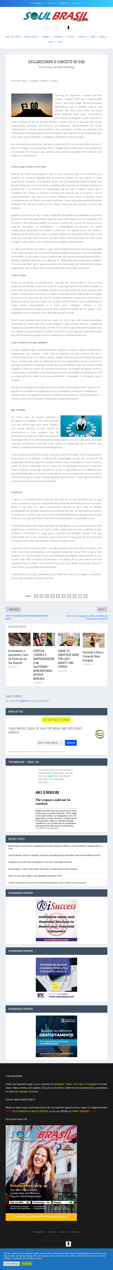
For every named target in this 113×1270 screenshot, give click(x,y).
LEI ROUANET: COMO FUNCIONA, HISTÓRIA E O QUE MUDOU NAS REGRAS (42, 869)
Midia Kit (64, 3)
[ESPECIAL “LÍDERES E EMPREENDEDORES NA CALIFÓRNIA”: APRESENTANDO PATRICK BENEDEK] (44, 639)
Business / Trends (30, 37)
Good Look (82, 37)
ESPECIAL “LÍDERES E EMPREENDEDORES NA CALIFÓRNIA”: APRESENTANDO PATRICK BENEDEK (44, 665)
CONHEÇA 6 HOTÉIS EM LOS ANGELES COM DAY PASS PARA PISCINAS (40, 862)
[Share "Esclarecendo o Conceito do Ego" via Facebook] (36, 596)
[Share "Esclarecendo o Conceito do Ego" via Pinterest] (58, 596)
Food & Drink (57, 37)
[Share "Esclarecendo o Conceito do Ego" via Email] (80, 596)
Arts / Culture (15, 37)
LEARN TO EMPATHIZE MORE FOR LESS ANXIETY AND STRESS (68, 659)
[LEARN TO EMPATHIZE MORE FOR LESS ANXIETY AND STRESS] (69, 639)
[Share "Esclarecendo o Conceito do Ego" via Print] (85, 596)
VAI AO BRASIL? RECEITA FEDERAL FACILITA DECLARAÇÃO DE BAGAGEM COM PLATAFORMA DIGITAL (54, 855)
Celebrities (45, 37)
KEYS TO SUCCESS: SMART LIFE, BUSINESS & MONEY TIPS (35, 876)
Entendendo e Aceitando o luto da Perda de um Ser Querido (18, 657)
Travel (59, 42)
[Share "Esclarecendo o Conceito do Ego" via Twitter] (41, 596)
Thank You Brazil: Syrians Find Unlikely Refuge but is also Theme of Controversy (47, 882)
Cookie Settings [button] (11, 1263)
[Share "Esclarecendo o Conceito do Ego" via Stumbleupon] (74, 596)
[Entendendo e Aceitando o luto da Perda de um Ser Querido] (19, 639)
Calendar (76, 3)
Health (93, 37)
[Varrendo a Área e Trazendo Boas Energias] (94, 640)
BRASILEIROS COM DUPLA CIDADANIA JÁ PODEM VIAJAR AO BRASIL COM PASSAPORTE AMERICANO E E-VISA (56, 847)
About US (51, 3)
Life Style (57, 67)
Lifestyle (102, 37)
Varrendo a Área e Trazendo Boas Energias (93, 656)
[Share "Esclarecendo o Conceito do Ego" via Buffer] (69, 596)
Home (7, 37)
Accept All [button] (27, 1263)
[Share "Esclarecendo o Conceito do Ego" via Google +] (47, 596)
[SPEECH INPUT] (64, 28)
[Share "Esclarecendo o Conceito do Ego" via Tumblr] (52, 596)
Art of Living (45, 67)
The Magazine (36, 3)
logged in (24, 700)
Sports (50, 42)
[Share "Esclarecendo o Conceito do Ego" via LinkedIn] (63, 596)
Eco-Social (70, 37)
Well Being (68, 67)
